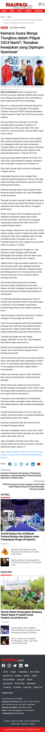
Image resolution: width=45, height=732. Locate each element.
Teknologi (37, 687)
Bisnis (34, 676)
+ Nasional (22, 672)
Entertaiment (9, 680)
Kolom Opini (19, 684)
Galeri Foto (8, 676)
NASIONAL (39, 11)
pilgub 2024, (14, 455)
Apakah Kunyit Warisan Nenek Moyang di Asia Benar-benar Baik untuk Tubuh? (25, 551)
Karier (30, 680)
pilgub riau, (9, 452)
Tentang (32, 724)
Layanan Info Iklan (17, 721)
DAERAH (28, 11)
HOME (4, 11)
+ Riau (5, 672)
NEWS (12, 11)
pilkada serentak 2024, (21, 452)
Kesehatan (7, 684)
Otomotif (7, 687)
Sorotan (27, 687)
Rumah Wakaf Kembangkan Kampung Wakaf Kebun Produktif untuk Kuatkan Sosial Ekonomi (21, 614)
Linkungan (31, 684)
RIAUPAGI (16, 5)
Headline (21, 680)
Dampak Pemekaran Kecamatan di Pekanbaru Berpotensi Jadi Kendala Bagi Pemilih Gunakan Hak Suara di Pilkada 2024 (21, 475)
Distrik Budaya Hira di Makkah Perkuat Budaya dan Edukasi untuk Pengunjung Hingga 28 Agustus (20, 536)
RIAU (19, 11)
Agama (18, 676)
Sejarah (17, 687)
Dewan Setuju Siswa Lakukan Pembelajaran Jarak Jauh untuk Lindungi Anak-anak (24, 640)
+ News (13, 672)
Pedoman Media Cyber (32, 721)
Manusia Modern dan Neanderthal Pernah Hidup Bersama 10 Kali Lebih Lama (26, 562)
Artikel (27, 676)
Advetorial (35, 672)
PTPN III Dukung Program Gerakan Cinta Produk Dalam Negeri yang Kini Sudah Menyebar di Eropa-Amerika (23, 486)
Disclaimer (24, 724)
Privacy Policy (15, 724)
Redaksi (7, 721)
